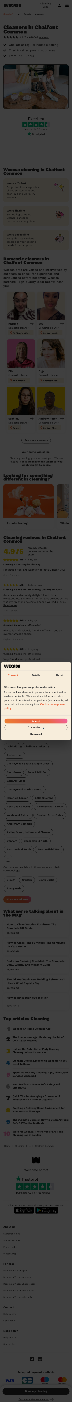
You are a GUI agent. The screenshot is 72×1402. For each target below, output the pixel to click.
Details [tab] (36, 675)
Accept (36, 721)
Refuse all (36, 734)
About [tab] (59, 675)
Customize (34, 727)
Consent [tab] (13, 675)
